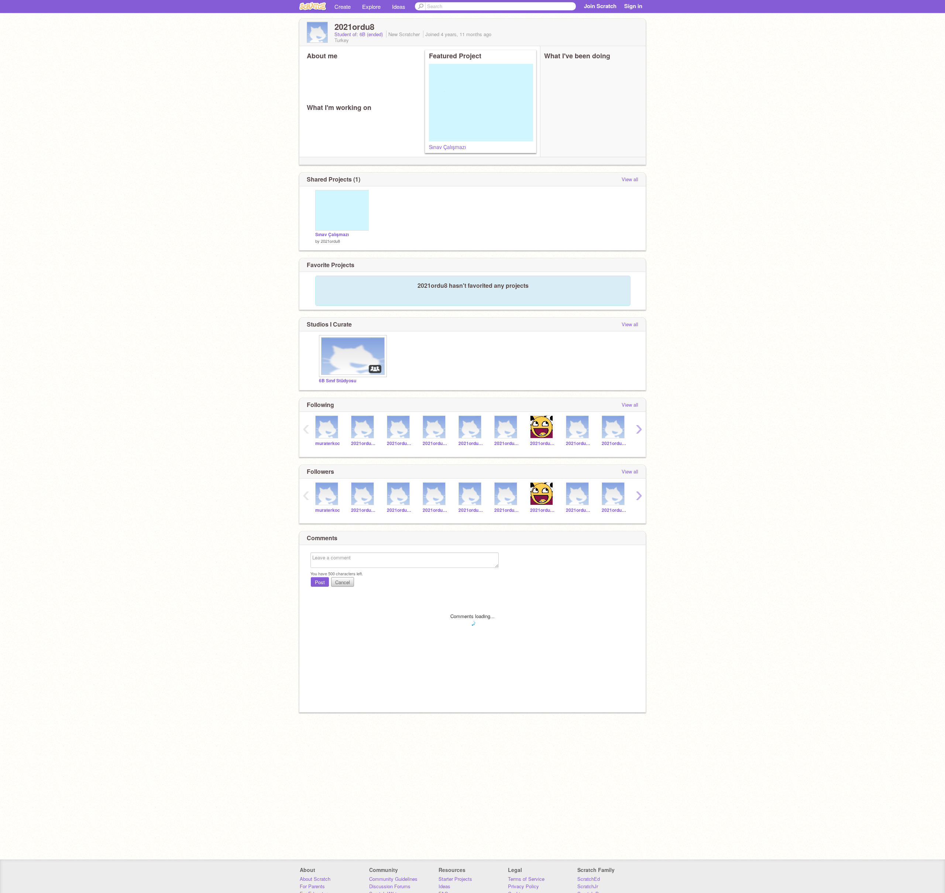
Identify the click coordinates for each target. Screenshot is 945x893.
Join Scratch (600, 6)
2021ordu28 (542, 443)
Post (320, 582)
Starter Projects (455, 878)
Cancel (342, 582)
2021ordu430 (363, 443)
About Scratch (315, 878)
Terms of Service (526, 878)
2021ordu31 (614, 443)
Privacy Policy (523, 886)
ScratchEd (588, 878)
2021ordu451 (506, 443)
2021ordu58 (435, 443)
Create (342, 6)
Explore (371, 6)
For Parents (312, 886)
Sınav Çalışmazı (447, 147)
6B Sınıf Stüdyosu (337, 380)
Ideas (398, 6)
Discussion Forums (389, 886)
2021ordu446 (399, 443)
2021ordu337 (470, 443)
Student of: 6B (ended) (359, 34)
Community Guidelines (393, 878)
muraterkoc (327, 443)
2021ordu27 (578, 443)
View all (630, 179)
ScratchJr (587, 886)
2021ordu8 (330, 241)
